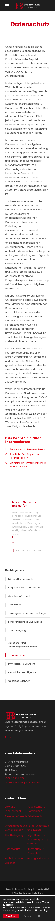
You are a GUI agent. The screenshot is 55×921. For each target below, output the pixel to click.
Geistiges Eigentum (19, 680)
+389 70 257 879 (36, 418)
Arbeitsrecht (15, 604)
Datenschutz (19, 655)
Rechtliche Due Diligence (22, 672)
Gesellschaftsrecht (19, 596)
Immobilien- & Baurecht (21, 663)
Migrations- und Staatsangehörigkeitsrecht (23, 644)
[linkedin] (10, 737)
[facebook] (5, 737)
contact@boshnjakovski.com (22, 414)
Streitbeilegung (17, 630)
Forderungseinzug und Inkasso (25, 621)
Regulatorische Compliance (24, 587)
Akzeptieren (11, 916)
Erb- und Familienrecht (21, 579)
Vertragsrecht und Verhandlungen (27, 613)
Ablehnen (28, 916)
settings (44, 910)
